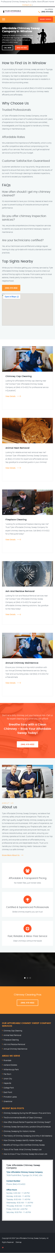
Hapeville (7, 1083)
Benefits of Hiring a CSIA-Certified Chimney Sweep (24, 1145)
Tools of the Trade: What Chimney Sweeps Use (23, 1149)
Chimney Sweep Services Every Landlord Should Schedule (27, 1126)
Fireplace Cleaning (11, 1039)
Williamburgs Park (11, 1069)
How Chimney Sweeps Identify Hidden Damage (23, 1140)
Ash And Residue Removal (14, 1044)
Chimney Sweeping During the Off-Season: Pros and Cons (27, 1113)
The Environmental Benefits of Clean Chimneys (23, 1117)
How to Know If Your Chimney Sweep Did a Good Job (25, 1154)
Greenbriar (8, 1101)
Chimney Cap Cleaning (13, 1030)
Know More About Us (10, 855)
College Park (9, 1087)
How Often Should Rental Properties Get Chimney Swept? (27, 1122)
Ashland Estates (10, 1065)
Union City (8, 1078)
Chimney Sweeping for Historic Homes (19, 1131)
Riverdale (7, 1060)
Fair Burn (7, 1074)
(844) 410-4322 (47, 11)
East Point (8, 1092)
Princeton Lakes (10, 1097)
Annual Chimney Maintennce (15, 1049)
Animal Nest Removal (12, 1035)
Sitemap (18, 1242)
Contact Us (27, 5)
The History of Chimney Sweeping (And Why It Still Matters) (28, 1135)
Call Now (7, 48)
